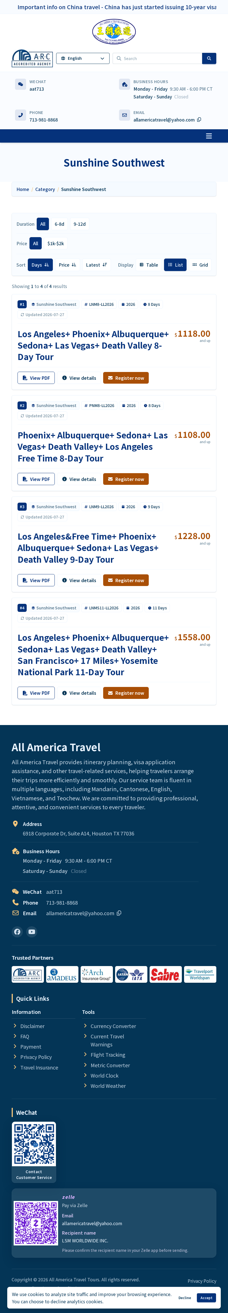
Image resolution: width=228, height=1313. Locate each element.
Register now (129, 377)
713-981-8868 (43, 119)
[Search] (209, 58)
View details (83, 377)
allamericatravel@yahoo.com (92, 1223)
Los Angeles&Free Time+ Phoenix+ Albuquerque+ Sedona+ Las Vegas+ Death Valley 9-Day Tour (88, 547)
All (42, 223)
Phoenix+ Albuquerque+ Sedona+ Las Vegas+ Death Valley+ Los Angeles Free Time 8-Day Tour (93, 446)
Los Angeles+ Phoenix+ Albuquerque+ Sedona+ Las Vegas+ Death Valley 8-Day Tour (93, 345)
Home (22, 189)
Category (45, 189)
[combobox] (157, 58)
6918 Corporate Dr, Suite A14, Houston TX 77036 (78, 833)
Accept (206, 1297)
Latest (98, 266)
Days (42, 266)
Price (69, 266)
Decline (185, 1297)
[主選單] (208, 136)
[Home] (114, 31)
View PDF (40, 377)
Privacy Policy (202, 1280)
